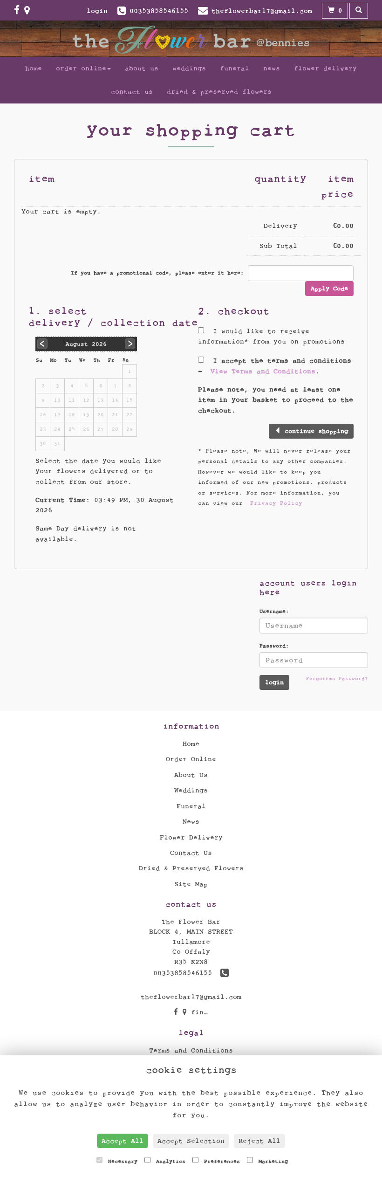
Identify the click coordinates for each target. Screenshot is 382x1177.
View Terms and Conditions (263, 371)
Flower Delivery (325, 68)
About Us (141, 68)
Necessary (121, 1161)
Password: (274, 645)
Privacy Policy (276, 503)
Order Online (81, 68)
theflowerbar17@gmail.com (191, 997)
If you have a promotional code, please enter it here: (157, 272)
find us (203, 1012)
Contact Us (132, 92)
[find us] (29, 10)
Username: (274, 611)
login (97, 11)
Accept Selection (191, 1141)
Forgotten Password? (337, 678)
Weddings (189, 68)
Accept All (122, 1141)
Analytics (169, 1161)
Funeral (234, 68)
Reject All (259, 1141)
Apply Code (329, 288)
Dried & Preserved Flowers (219, 92)
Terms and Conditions (191, 1050)
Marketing (271, 1161)
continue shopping (314, 431)
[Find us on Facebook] (19, 10)
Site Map (191, 884)
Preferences (220, 1161)
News (271, 68)
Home (33, 68)
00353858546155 (186, 973)
